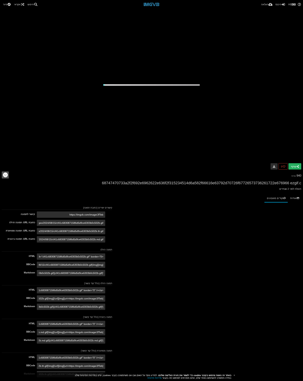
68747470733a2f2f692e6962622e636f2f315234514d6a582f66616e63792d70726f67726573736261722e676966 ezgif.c (201, 183)
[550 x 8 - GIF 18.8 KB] (274, 166)
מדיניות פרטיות (154, 378)
